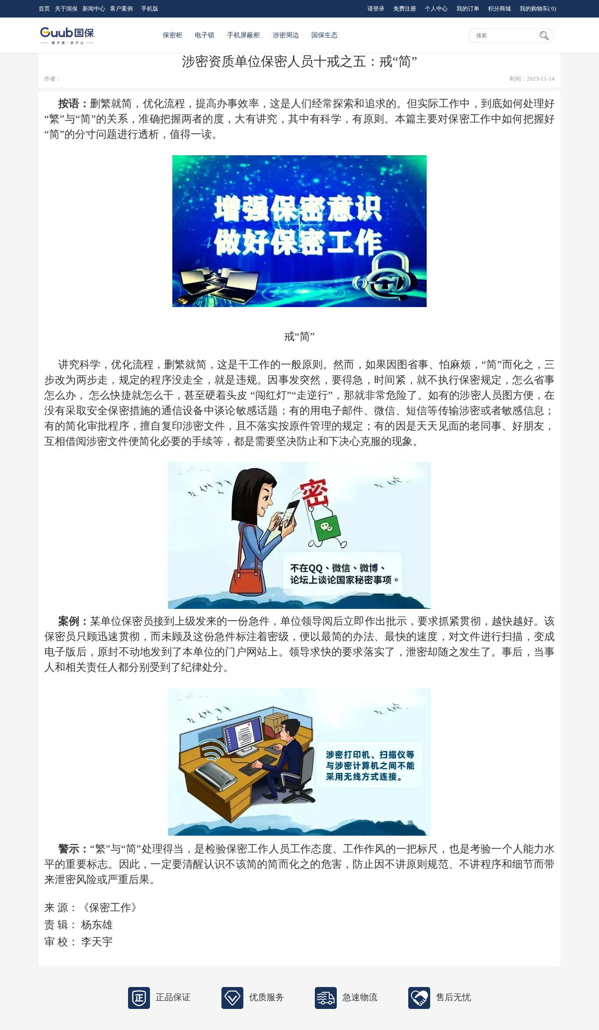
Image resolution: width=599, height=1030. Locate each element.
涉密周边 (286, 35)
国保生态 (324, 35)
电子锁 (204, 35)
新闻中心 (93, 8)
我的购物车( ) (538, 8)
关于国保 (66, 8)
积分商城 (499, 8)
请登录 (376, 8)
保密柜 (172, 35)
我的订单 (467, 8)
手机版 (149, 8)
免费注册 (404, 8)
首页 (44, 8)
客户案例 (121, 8)
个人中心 (436, 8)
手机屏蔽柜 (243, 35)
